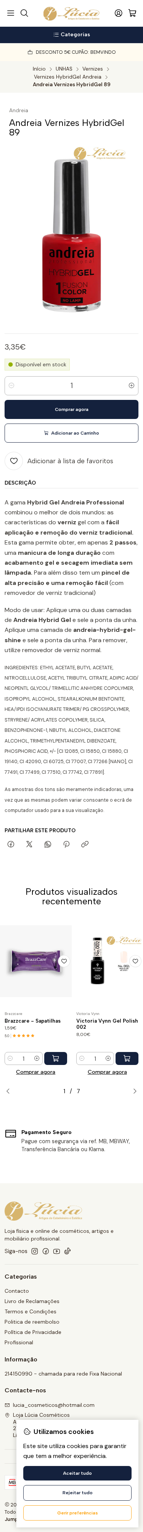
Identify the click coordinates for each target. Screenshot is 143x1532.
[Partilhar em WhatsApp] (48, 845)
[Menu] (11, 13)
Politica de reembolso (32, 1321)
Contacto (17, 1290)
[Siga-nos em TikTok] (67, 1251)
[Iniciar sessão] (118, 13)
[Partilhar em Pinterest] (66, 845)
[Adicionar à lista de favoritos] (64, 961)
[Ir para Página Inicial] (71, 13)
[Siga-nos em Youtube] (56, 1251)
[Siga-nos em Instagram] (35, 1251)
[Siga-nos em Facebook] (46, 1251)
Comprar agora (35, 1071)
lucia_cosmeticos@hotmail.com (54, 1405)
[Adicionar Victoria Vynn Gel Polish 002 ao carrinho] (127, 1058)
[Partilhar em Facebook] (11, 845)
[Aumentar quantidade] (131, 386)
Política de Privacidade (33, 1332)
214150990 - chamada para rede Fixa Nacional (63, 1373)
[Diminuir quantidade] (11, 386)
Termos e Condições (30, 1311)
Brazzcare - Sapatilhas (33, 1021)
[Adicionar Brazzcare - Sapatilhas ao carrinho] (55, 1058)
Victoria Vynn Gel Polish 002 (107, 1024)
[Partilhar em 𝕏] (29, 845)
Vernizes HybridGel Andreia (67, 77)
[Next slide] (132, 1091)
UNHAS (64, 69)
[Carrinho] (132, 13)
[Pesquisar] (24, 13)
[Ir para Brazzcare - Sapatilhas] (36, 961)
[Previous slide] (10, 1091)
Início (39, 69)
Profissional (19, 1342)
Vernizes (92, 69)
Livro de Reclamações (32, 1301)
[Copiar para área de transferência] (85, 845)
